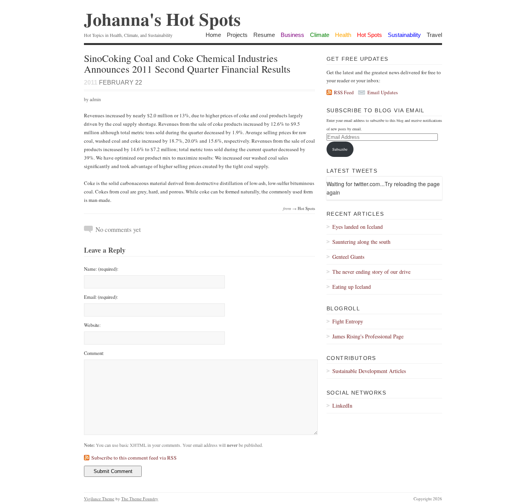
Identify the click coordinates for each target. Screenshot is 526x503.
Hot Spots (369, 35)
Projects (237, 35)
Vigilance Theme (99, 498)
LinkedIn (342, 405)
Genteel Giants (348, 256)
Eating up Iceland (351, 286)
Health (343, 35)
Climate (319, 35)
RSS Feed (344, 92)
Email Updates (382, 92)
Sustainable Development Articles (369, 371)
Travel (434, 35)
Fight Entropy (347, 321)
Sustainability (404, 35)
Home (213, 35)
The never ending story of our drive (371, 271)
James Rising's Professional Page (368, 336)
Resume (264, 35)
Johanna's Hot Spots (162, 19)
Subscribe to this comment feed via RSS (134, 457)
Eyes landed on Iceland (357, 226)
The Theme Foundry (139, 498)
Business (292, 35)
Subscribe (339, 149)
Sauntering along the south (361, 241)
